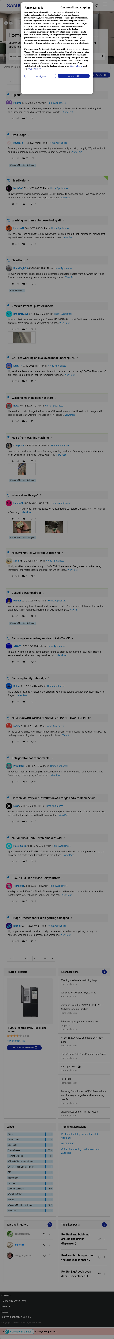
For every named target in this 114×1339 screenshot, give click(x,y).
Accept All (73, 76)
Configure (40, 76)
